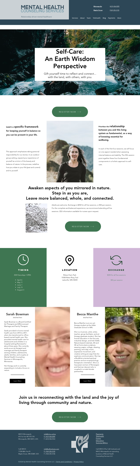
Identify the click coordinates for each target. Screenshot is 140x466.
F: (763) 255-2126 (49, 454)
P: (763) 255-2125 (49, 451)
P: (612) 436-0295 (49, 437)
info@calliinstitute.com (51, 449)
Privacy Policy (79, 462)
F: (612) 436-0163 (49, 439)
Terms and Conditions (64, 462)
